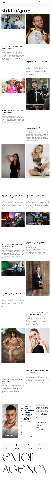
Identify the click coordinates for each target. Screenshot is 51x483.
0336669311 (41, 431)
